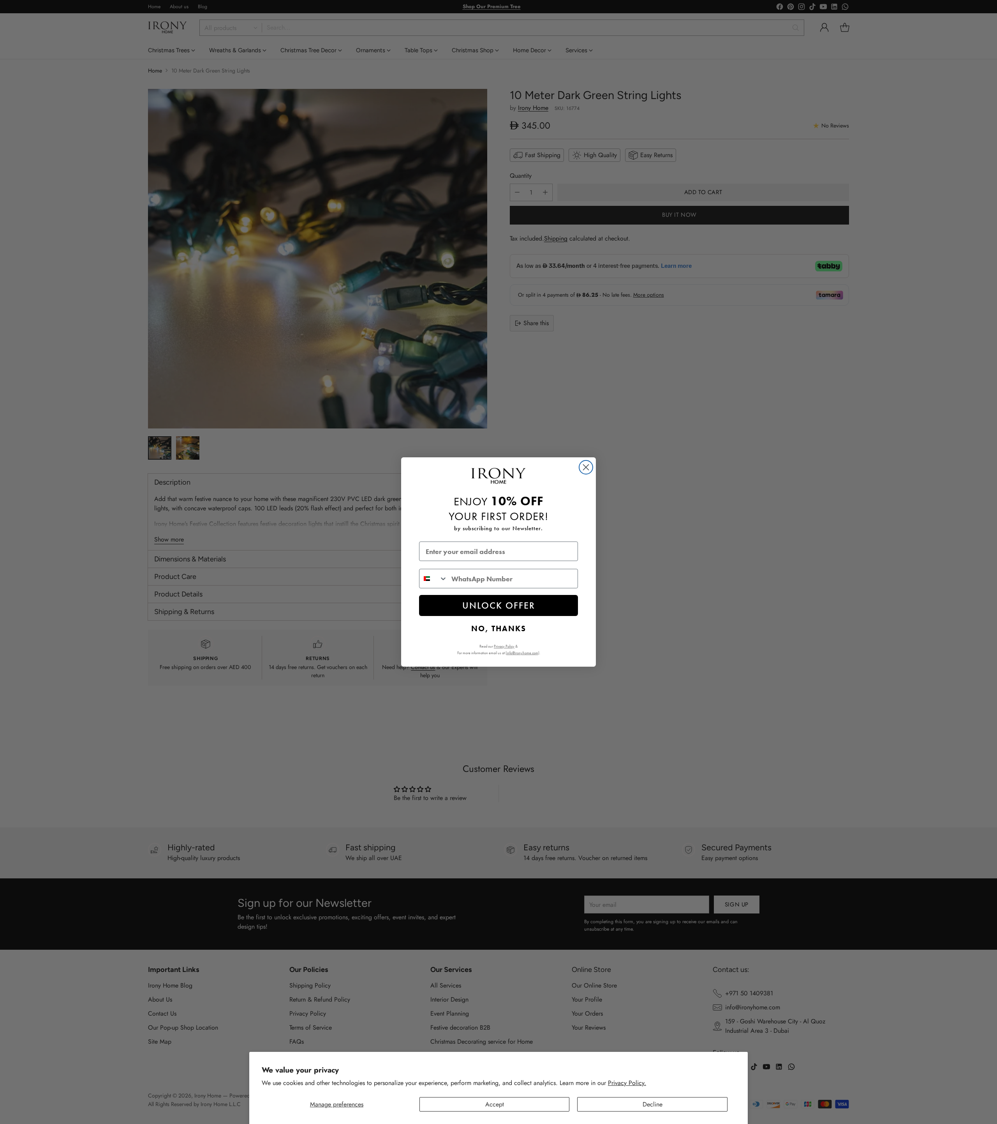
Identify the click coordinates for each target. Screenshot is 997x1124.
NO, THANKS (498, 628)
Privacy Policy (504, 646)
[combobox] (433, 578)
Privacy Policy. (627, 1082)
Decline (652, 1104)
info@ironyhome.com (522, 652)
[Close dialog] (586, 467)
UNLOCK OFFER (498, 605)
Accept (494, 1104)
